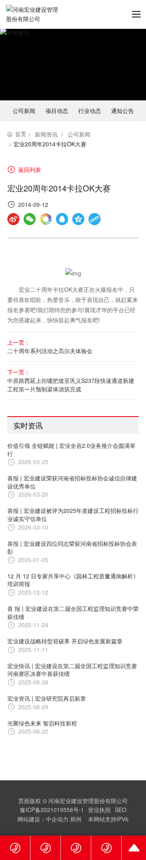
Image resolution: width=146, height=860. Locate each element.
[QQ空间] (78, 219)
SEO (121, 810)
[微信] (30, 219)
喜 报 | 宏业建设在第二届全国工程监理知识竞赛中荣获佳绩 (73, 612)
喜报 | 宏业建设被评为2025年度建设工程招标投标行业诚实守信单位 (73, 514)
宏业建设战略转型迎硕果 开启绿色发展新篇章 (64, 641)
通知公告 (122, 110)
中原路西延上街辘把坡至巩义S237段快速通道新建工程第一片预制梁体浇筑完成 (70, 384)
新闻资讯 (46, 134)
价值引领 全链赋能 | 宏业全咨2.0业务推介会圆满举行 (71, 449)
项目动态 (56, 110)
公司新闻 (24, 110)
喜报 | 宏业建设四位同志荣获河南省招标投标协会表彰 (72, 547)
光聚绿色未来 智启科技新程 (42, 723)
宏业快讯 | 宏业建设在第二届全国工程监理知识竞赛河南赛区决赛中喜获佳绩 (72, 670)
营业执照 (99, 810)
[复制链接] (94, 219)
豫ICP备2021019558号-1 (52, 810)
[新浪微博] (13, 219)
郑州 (76, 819)
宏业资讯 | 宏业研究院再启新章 (46, 698)
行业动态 (89, 110)
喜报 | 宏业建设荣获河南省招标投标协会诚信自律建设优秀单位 (72, 482)
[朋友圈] (46, 219)
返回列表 (29, 169)
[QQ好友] (62, 219)
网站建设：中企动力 (43, 819)
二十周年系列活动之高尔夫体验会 (49, 351)
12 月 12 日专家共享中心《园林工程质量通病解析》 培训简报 (73, 580)
